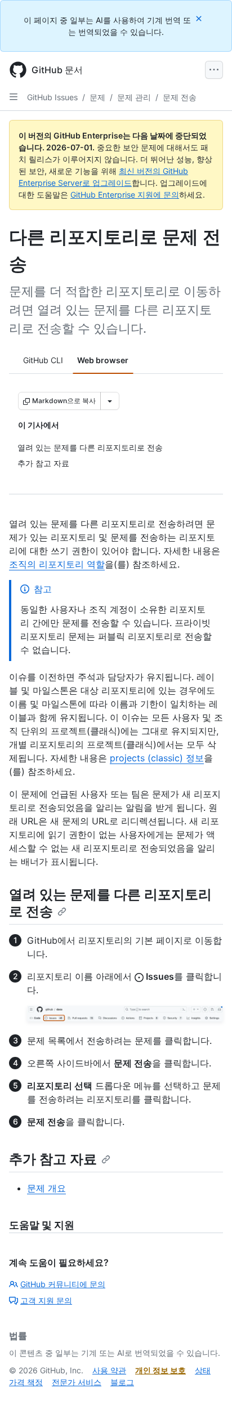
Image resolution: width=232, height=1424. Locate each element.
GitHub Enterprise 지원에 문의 (124, 194)
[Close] (200, 18)
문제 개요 (46, 1188)
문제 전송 (180, 97)
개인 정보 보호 (160, 1370)
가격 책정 (26, 1382)
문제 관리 (134, 97)
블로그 (122, 1382)
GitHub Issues (52, 97)
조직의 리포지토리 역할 (57, 564)
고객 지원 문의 (46, 1300)
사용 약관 (109, 1370)
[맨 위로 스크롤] (207, 1399)
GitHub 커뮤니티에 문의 (62, 1284)
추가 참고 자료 (53, 1159)
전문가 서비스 (76, 1382)
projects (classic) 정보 (157, 758)
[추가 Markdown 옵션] (109, 401)
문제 (97, 97)
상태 (203, 1370)
